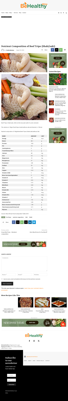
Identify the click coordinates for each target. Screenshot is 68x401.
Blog (42, 308)
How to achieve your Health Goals (60, 120)
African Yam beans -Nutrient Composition (26, 311)
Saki (26, 217)
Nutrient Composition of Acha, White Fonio (60, 96)
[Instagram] (59, 13)
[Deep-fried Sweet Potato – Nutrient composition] (59, 302)
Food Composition (6, 16)
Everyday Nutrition (60, 100)
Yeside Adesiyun (10, 50)
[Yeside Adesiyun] (2, 50)
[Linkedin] (30, 222)
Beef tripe (8, 217)
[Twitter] (61, 13)
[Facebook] (63, 13)
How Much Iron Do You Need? (38, 232)
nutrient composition (18, 217)
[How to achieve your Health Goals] (51, 120)
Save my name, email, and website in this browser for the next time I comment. (22, 279)
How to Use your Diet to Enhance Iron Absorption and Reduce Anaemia (61, 112)
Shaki (30, 217)
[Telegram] (34, 222)
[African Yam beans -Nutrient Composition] (25, 302)
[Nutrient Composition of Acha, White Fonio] (51, 96)
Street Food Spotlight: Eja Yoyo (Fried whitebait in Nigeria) (60, 104)
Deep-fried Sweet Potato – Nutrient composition (59, 311)
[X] (56, 50)
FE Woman (57, 108)
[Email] (26, 222)
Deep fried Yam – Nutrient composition (42, 311)
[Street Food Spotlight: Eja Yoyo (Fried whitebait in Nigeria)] (51, 102)
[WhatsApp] (61, 50)
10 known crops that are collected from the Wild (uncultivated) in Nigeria (57, 90)
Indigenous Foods (53, 86)
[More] (65, 50)
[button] (66, 13)
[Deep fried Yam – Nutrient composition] (42, 302)
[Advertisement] (34, 31)
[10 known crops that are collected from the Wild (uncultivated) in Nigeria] (58, 79)
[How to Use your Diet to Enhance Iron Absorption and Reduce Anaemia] (51, 110)
